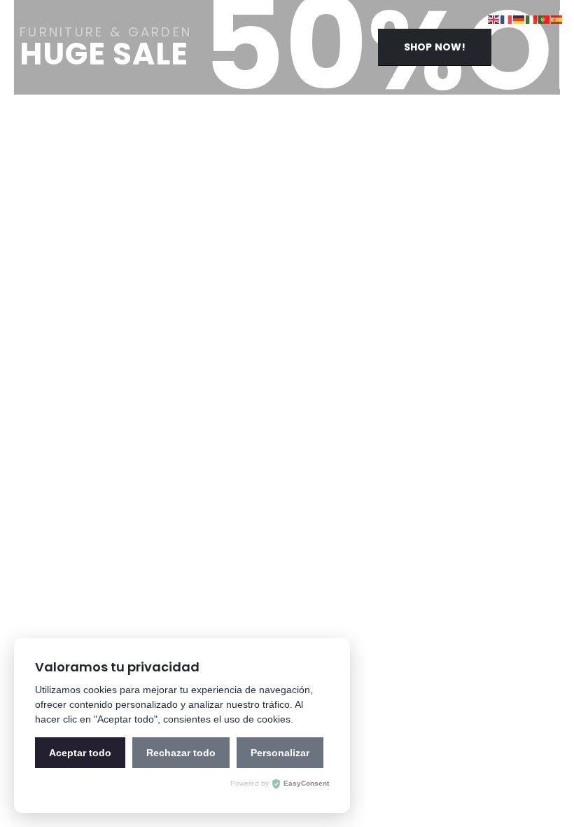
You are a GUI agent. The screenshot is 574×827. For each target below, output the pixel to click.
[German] (519, 18)
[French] (506, 18)
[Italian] (532, 18)
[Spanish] (557, 18)
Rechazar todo (181, 752)
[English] (494, 18)
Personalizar (280, 752)
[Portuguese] (544, 18)
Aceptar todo (80, 752)
